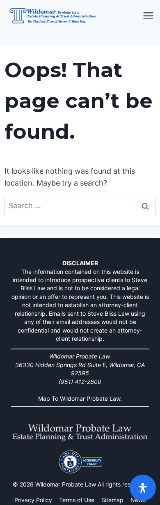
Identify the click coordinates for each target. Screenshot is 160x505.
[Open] (143, 488)
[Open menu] (149, 16)
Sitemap (112, 499)
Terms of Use (76, 499)
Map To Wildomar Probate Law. (80, 398)
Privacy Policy (33, 499)
